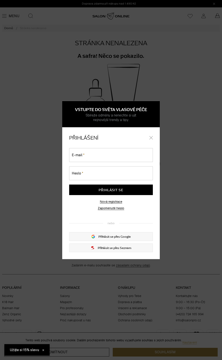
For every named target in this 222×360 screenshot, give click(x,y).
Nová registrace (111, 201)
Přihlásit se (111, 189)
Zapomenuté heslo (111, 208)
